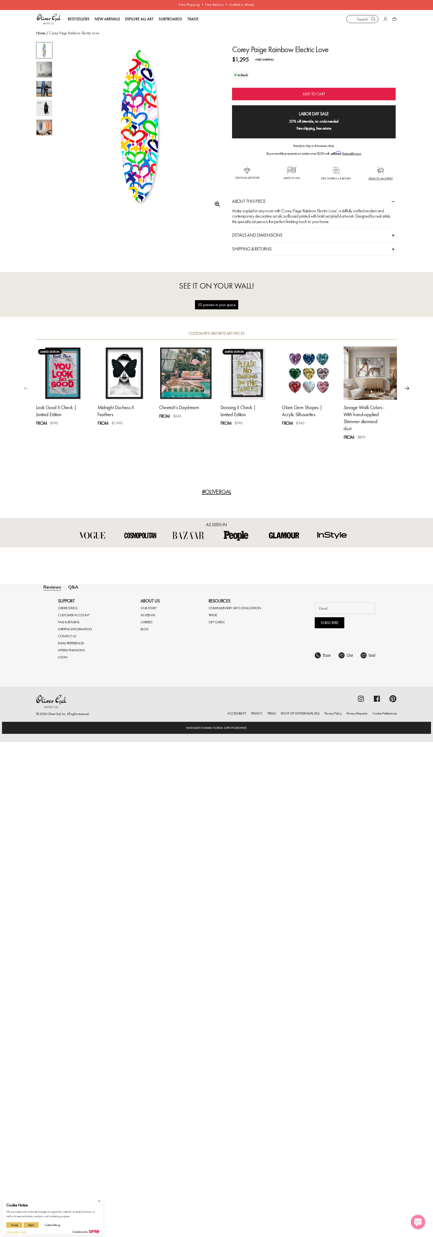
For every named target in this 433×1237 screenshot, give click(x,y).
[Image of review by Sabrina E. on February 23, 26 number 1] (109, 918)
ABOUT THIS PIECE (248, 210)
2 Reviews (245, 441)
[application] (418, 1222)
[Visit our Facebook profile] (377, 1194)
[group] (139, 126)
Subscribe (329, 1117)
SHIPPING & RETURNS (251, 257)
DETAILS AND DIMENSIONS (257, 244)
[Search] (373, 19)
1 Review (60, 441)
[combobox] (362, 19)
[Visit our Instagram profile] (361, 1194)
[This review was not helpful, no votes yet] (384, 829)
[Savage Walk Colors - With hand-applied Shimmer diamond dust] (370, 381)
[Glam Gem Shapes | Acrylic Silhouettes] (308, 381)
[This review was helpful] (375, 993)
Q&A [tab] (73, 596)
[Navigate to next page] (252, 1060)
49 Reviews (369, 455)
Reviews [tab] (52, 596)
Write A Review (296, 654)
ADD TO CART (313, 102)
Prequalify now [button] (351, 162)
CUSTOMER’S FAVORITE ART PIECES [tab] (217, 342)
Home (40, 33)
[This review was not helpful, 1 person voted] (384, 948)
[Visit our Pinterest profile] (393, 1194)
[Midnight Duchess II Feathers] (124, 381)
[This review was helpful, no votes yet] (375, 829)
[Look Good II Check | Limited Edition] (62, 381)
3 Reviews (122, 441)
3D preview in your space (217, 313)
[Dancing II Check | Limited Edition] (247, 381)
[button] (407, 397)
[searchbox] (61, 760)
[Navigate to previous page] (180, 1060)
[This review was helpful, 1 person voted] (375, 948)
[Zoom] (216, 204)
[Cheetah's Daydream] (185, 381)
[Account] (385, 19)
